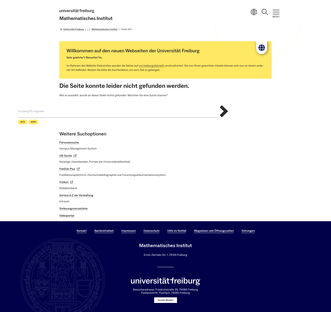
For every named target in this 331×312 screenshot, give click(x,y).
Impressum (128, 231)
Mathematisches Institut (86, 18)
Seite (22, 122)
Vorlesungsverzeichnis (73, 208)
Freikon (64, 182)
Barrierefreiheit (104, 231)
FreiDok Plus (67, 169)
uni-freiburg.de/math (151, 65)
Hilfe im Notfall (176, 231)
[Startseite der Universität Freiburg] (76, 11)
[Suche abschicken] (223, 111)
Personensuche (69, 142)
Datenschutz (152, 231)
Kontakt (82, 231)
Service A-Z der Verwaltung (76, 195)
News (33, 122)
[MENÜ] (276, 12)
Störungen (248, 231)
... (87, 29)
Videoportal (66, 215)
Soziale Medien (165, 300)
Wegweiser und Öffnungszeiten (214, 231)
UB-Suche (65, 155)
